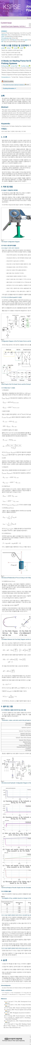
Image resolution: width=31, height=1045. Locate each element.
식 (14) (28, 645)
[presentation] (13, 402)
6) (25, 597)
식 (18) (13, 691)
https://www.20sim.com (15, 1027)
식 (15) (27, 654)
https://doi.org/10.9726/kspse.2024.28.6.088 (14, 41)
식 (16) (19, 666)
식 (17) (27, 680)
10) (18, 604)
